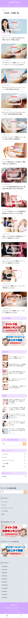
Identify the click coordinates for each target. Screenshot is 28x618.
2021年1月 (14, 569)
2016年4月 (14, 597)
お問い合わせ (15, 608)
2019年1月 (14, 582)
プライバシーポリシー (13, 610)
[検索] (24, 443)
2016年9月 (14, 591)
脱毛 (13, 466)
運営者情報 (8, 608)
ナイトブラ (4, 5)
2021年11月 (14, 566)
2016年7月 (14, 594)
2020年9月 (14, 572)
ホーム (3, 608)
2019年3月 (14, 575)
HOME (14, 605)
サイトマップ (23, 608)
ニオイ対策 (13, 463)
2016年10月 (14, 588)
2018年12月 (14, 585)
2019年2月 (14, 579)
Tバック (10, 5)
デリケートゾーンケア (20, 5)
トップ (21, 616)
